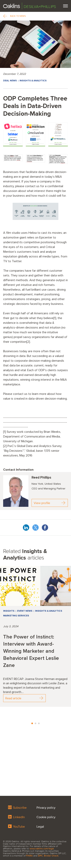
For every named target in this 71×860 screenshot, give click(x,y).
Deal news (10, 80)
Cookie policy (45, 817)
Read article (13, 698)
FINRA (29, 855)
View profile (42, 503)
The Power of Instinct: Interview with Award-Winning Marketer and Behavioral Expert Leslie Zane (31, 651)
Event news (24, 610)
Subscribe (19, 808)
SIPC (40, 855)
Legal (40, 827)
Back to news (18, 16)
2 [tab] (35, 723)
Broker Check (51, 855)
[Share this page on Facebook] (45, 527)
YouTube (18, 827)
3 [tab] (39, 723)
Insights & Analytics (33, 80)
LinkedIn (18, 817)
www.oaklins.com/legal (42, 848)
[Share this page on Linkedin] (26, 527)
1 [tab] (32, 723)
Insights (8, 610)
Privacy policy (45, 808)
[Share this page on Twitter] (35, 527)
